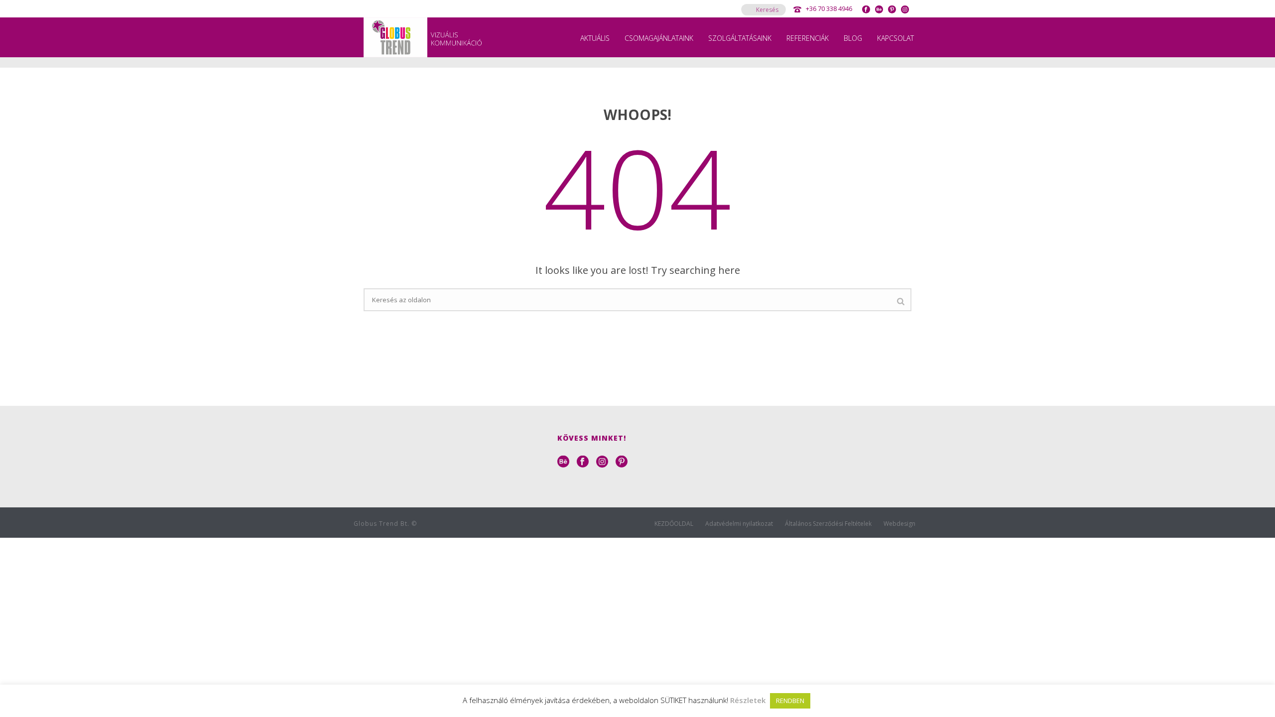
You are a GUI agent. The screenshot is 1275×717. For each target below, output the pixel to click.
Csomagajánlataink (659, 38)
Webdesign (899, 524)
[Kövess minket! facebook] (583, 462)
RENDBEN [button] (790, 700)
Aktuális (595, 38)
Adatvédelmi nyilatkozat (739, 524)
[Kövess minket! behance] (563, 462)
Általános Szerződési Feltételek (828, 524)
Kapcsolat (895, 38)
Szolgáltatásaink (739, 38)
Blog (853, 38)
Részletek (747, 700)
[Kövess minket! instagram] (602, 462)
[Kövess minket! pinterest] (622, 462)
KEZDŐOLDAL (673, 524)
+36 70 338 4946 (829, 8)
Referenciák (807, 38)
